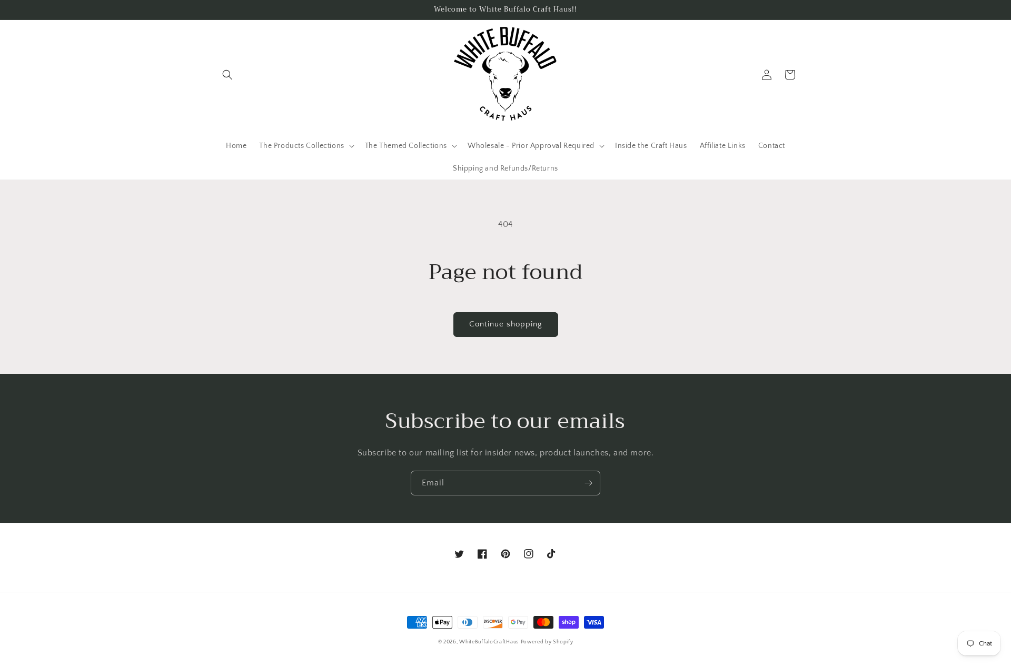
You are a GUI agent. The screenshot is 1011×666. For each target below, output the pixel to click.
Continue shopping (505, 324)
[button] (227, 74)
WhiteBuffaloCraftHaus (489, 642)
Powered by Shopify (547, 642)
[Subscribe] (588, 483)
